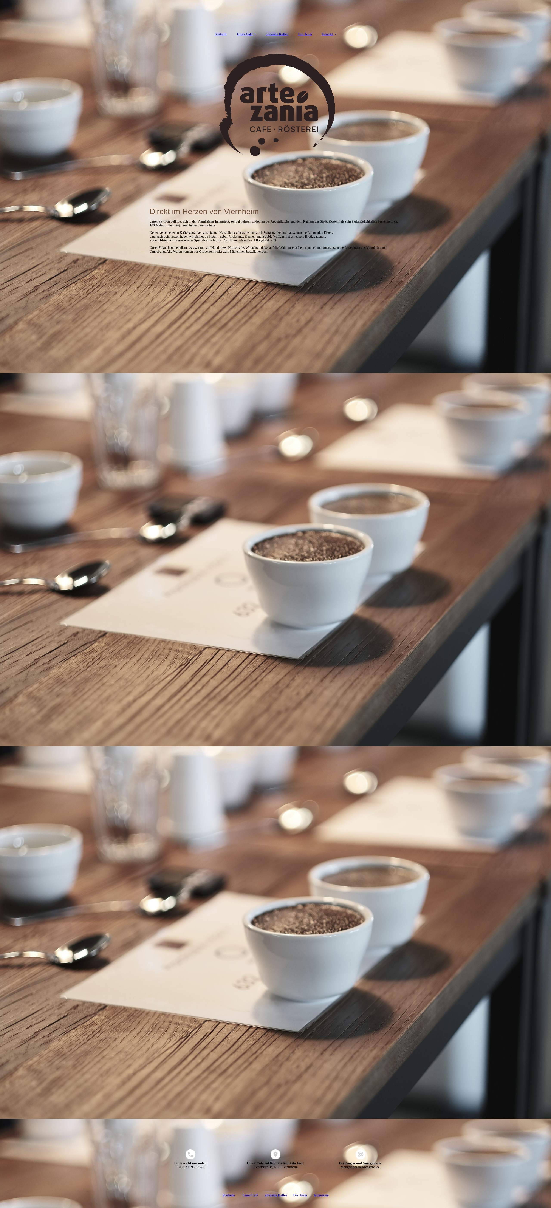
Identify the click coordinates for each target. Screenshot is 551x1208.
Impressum (321, 1195)
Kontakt (327, 34)
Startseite (221, 34)
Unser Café (244, 34)
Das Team (305, 34)
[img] (275, 105)
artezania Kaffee (277, 34)
